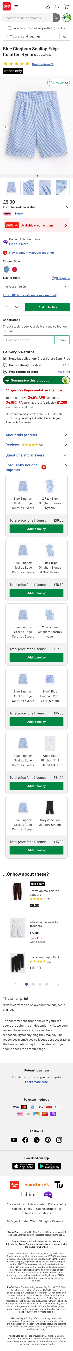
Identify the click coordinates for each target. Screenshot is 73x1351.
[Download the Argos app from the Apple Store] (23, 1169)
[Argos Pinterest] (48, 1140)
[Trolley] (66, 6)
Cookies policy (22, 1208)
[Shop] (16, 6)
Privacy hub (36, 1204)
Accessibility (15, 1204)
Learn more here (36, 1082)
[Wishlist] (57, 6)
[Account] (47, 6)
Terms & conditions (38, 1213)
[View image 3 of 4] (45, 187)
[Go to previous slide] (5, 127)
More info (63, 371)
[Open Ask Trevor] (66, 17)
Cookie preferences (49, 1208)
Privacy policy (57, 1204)
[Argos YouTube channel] (14, 1140)
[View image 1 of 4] (11, 187)
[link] (28, 64)
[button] (58, 82)
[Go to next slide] (67, 127)
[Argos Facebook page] (25, 1140)
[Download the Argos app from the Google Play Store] (49, 1169)
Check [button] (62, 340)
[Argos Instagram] (59, 1140)
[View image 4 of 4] (61, 187)
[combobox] (27, 17)
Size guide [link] (63, 278)
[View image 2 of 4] (28, 187)
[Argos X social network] (36, 1140)
